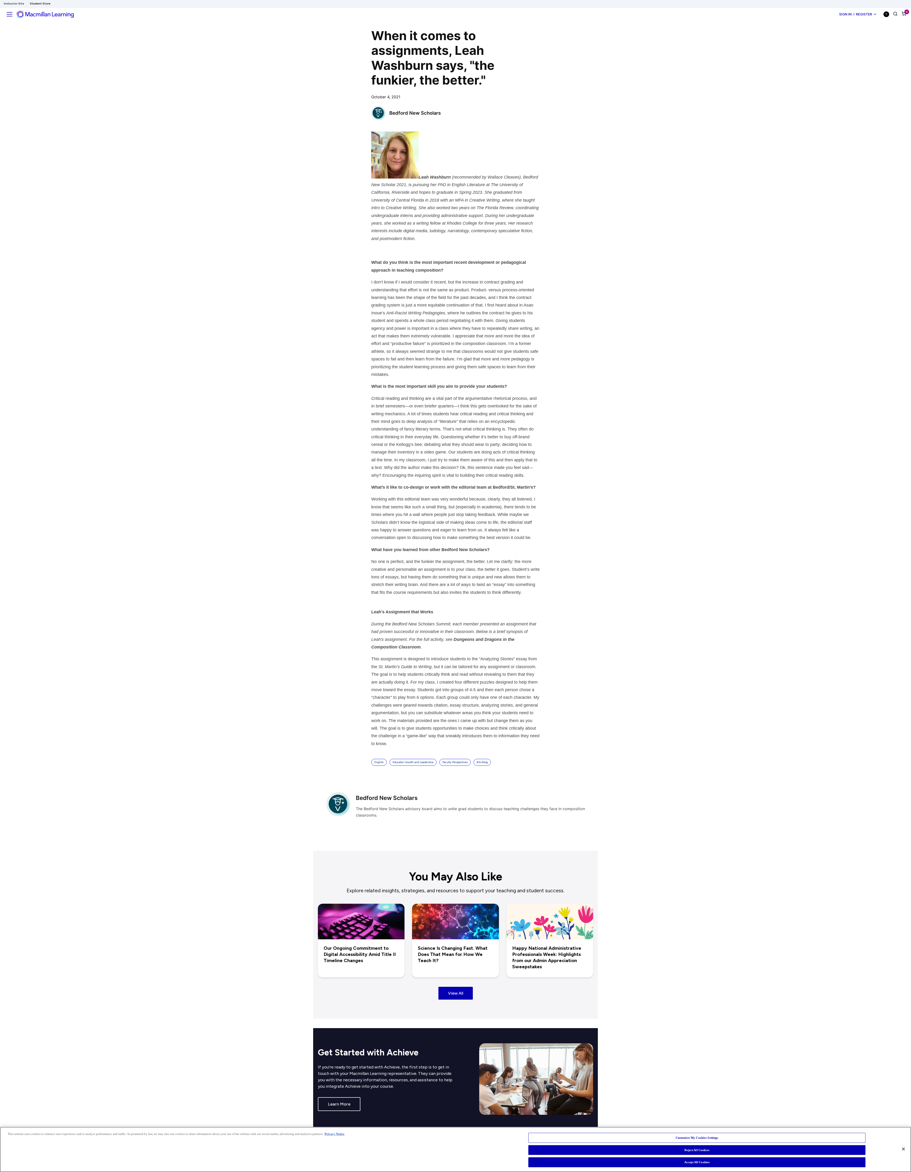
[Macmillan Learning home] (45, 14)
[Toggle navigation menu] (9, 14)
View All (455, 993)
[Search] (895, 14)
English (379, 762)
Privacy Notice (334, 1134)
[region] (455, 1149)
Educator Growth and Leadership (413, 762)
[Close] (903, 1149)
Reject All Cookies (696, 1150)
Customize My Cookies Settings (697, 1137)
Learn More (339, 1104)
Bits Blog (482, 762)
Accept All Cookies (697, 1162)
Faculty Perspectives (455, 762)
